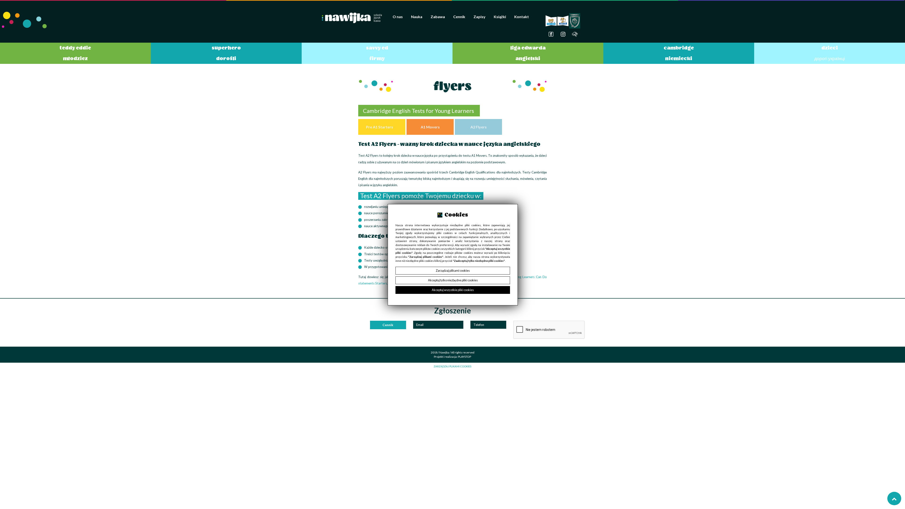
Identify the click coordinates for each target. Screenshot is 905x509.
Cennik (459, 16)
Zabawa (438, 16)
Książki (500, 16)
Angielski (527, 58)
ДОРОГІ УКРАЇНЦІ (829, 58)
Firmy (377, 58)
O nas (398, 16)
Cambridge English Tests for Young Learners (419, 110)
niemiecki (678, 58)
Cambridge (679, 47)
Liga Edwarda (528, 47)
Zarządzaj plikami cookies (452, 366)
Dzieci (829, 47)
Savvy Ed (377, 47)
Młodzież (75, 58)
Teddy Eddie (75, 47)
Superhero (226, 47)
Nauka (416, 16)
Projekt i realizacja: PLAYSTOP (452, 356)
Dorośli (226, 58)
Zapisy (479, 16)
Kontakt (521, 16)
